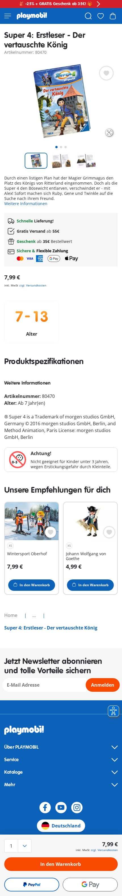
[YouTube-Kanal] (61, 807)
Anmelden (102, 685)
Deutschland (66, 826)
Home (11, 615)
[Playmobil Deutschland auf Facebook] (45, 807)
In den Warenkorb (60, 864)
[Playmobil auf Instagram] (77, 807)
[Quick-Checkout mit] (31, 884)
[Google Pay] (90, 884)
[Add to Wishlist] (106, 73)
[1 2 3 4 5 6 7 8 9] (21, 846)
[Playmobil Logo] (32, 16)
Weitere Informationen (25, 203)
